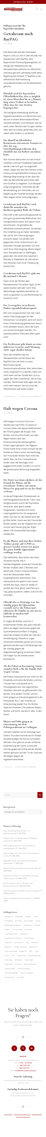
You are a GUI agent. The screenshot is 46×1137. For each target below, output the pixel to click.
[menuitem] (35, 9)
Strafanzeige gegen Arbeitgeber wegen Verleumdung (21, 890)
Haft (27, 942)
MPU (31, 951)
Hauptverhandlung (20, 947)
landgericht (23, 951)
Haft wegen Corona (20, 408)
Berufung (18, 921)
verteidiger (20, 977)
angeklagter (19, 916)
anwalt (35, 916)
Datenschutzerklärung (22, 1115)
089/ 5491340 (25, 1065)
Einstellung (28, 929)
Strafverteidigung (24, 968)
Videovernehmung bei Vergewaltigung (16, 898)
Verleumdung (9, 977)
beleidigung (9, 921)
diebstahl (37, 925)
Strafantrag (8, 960)
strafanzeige (29, 960)
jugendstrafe (33, 947)
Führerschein (18, 942)
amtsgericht (9, 916)
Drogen (7, 929)
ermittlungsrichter (11, 934)
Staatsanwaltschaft (34, 956)
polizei (7, 956)
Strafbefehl (8, 964)
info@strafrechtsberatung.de (25, 1070)
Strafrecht (18, 964)
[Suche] (35, 9)
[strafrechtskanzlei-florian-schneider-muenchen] (19, 9)
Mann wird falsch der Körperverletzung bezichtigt (20, 868)
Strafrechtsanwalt (30, 964)
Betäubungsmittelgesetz (13, 925)
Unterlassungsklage (11, 973)
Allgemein (8, 44)
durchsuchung (17, 929)
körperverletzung (11, 951)
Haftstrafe (8, 947)
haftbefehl (34, 942)
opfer (37, 951)
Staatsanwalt (21, 956)
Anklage (28, 916)
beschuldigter (28, 921)
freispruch (8, 942)
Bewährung (27, 925)
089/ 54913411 (24, 1068)
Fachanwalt (23, 934)
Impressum (8, 1115)
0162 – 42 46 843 (26, 1063)
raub (13, 956)
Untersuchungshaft (26, 973)
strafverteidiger (10, 968)
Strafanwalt (18, 960)
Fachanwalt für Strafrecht (13, 938)
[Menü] (41, 9)
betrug (38, 921)
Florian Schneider (32, 396)
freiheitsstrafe (29, 938)
